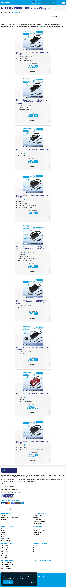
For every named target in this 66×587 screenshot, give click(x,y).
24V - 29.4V (4, 547)
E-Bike (34, 528)
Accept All (7, 582)
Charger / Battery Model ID (43, 560)
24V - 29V (35, 547)
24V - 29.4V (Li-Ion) (6, 562)
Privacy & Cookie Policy (39, 521)
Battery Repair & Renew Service (10, 517)
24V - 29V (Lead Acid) (7, 564)
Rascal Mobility (5, 538)
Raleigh (3, 532)
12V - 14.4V (36, 545)
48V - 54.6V (4, 551)
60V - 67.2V (4, 555)
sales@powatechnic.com (11, 489)
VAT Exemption (37, 519)
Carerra (3, 528)
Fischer (3, 536)
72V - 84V (4, 557)
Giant (2, 530)
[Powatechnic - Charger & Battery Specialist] (5, 2)
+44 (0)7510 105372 (9, 486)
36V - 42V (4, 549)
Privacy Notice (25, 578)
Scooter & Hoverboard (39, 530)
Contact (3, 519)
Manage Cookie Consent (39, 523)
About (3, 515)
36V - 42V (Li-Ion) (6, 566)
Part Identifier (10, 470)
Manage (32, 582)
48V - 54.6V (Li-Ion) (6, 568)
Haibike (3, 534)
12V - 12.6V (4, 545)
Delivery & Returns (38, 515)
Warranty (35, 517)
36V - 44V (35, 549)
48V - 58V (35, 551)
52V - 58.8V (4, 553)
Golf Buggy (36, 534)
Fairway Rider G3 (5, 540)
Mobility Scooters (37, 532)
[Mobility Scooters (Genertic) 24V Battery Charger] (33, 51)
